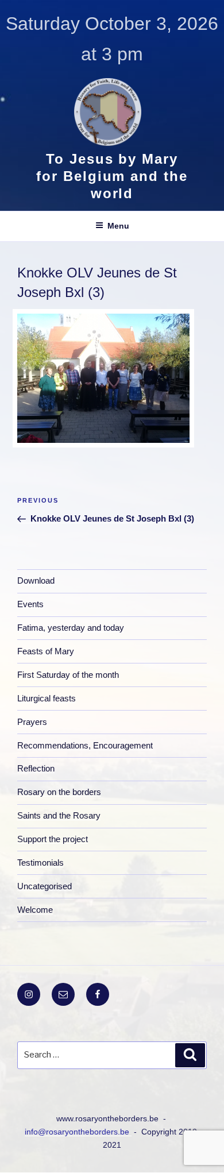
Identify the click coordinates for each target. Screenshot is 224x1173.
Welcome (35, 910)
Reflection (36, 768)
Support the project (52, 839)
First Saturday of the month (68, 675)
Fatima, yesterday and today (70, 627)
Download (36, 580)
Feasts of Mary (45, 651)
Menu (118, 225)
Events (30, 604)
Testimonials (40, 862)
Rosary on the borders (59, 792)
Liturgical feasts (46, 698)
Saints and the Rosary (59, 815)
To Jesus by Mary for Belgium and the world (111, 176)
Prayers (32, 722)
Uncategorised (44, 886)
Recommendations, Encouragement (85, 745)
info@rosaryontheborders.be (78, 1131)
